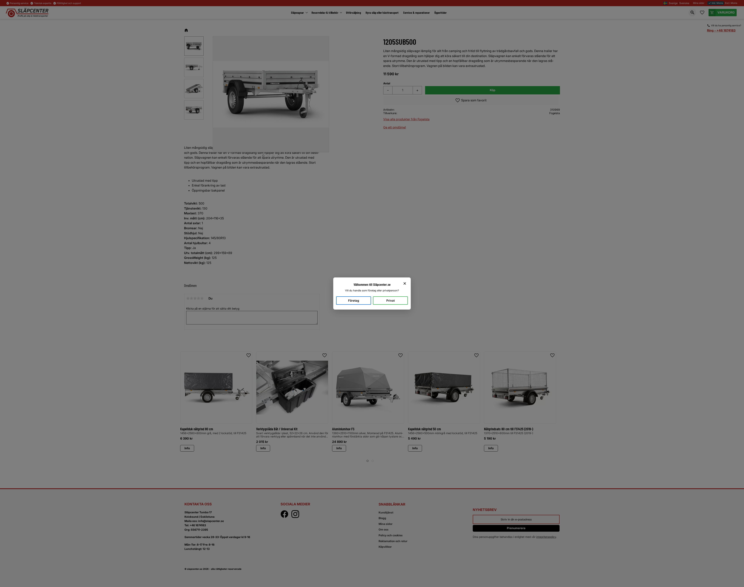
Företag (353, 300)
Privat (390, 300)
